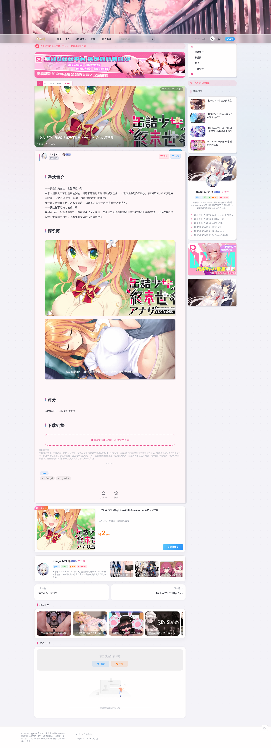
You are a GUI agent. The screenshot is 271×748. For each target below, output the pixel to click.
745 (73, 566)
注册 (204, 39)
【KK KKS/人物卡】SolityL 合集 (208, 218)
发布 (231, 39)
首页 (40, 143)
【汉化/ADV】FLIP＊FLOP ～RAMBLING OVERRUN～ (220, 129)
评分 (197, 63)
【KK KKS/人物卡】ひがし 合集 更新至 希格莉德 (214, 214)
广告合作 (88, 734)
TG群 (78, 734)
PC (46, 143)
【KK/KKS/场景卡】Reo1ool (207, 226)
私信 (177, 156)
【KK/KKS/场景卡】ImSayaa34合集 (210, 235)
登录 (197, 39)
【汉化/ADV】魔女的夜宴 (219, 100)
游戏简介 (199, 51)
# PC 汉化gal (47, 478)
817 (57, 566)
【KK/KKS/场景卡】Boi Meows (208, 231)
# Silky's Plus (63, 478)
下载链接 (199, 68)
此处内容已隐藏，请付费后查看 (111, 440)
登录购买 (174, 546)
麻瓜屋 (48, 733)
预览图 (198, 57)
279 (65, 566)
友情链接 (25, 733)
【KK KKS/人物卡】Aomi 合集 (208, 222)
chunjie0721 (55, 154)
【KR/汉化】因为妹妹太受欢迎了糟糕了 (220, 116)
